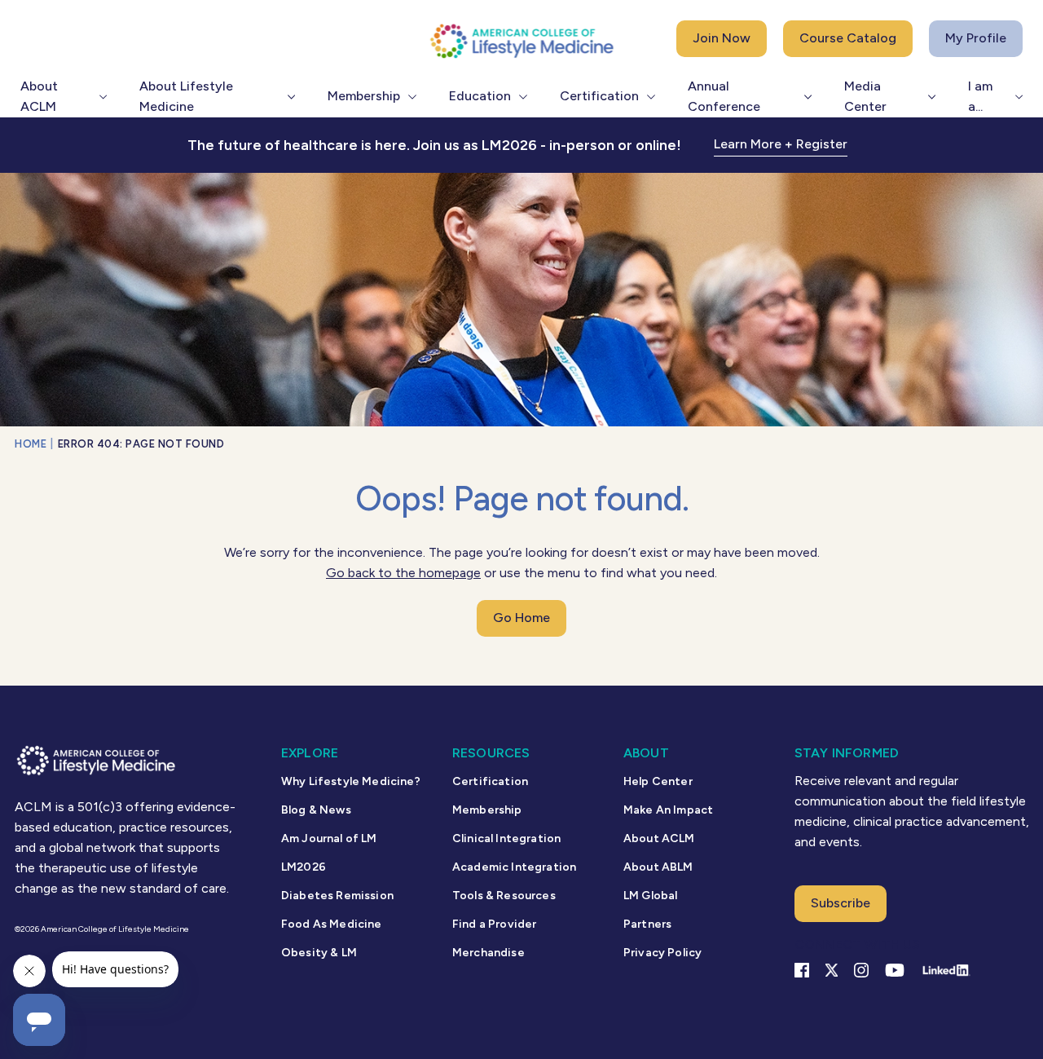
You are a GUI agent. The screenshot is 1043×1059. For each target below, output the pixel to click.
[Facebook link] (801, 970)
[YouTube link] (894, 970)
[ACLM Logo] (521, 40)
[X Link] (831, 970)
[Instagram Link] (861, 970)
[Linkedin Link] (945, 970)
